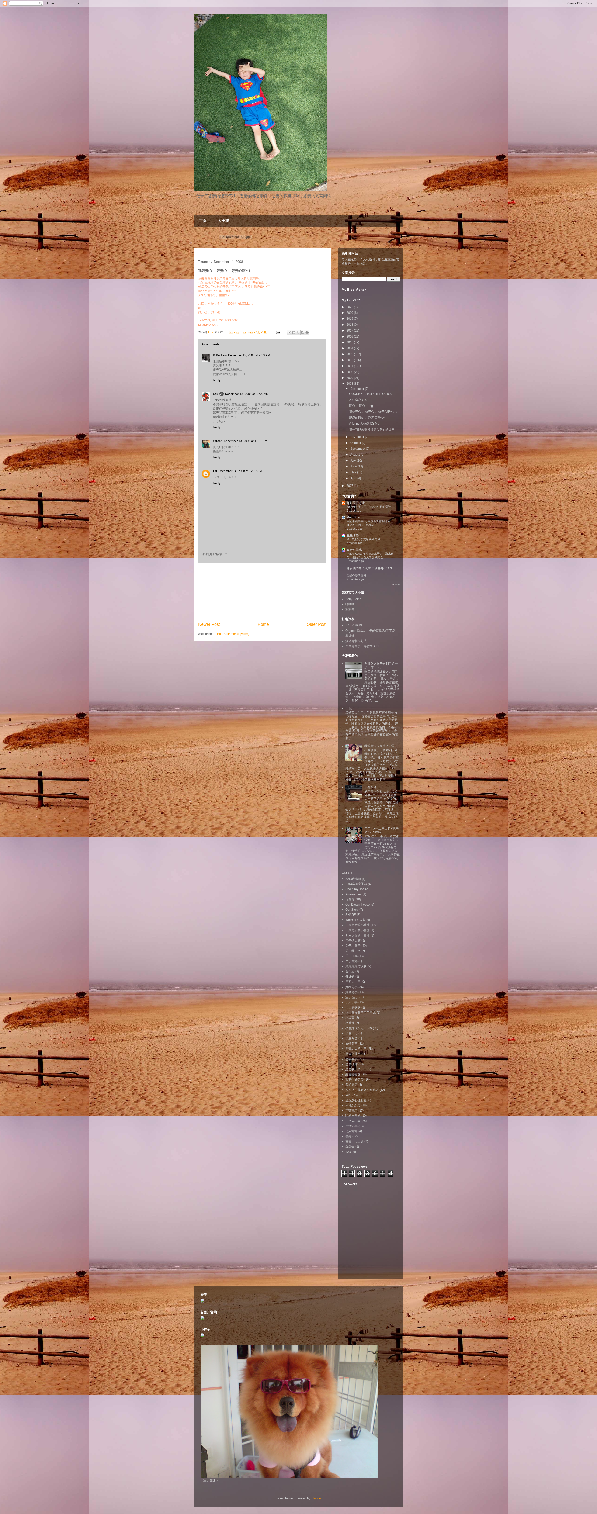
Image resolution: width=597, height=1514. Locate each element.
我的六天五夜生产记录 (379, 746)
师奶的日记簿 (356, 503)
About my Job (354, 889)
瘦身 (348, 1136)
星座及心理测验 (356, 1100)
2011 (350, 366)
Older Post (316, 624)
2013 (350, 354)
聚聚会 (349, 1146)
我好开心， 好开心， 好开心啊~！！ (373, 411)
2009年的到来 (358, 400)
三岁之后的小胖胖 (357, 930)
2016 (350, 336)
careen (217, 441)
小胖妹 (349, 1023)
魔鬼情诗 (353, 535)
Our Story (351, 909)
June (354, 466)
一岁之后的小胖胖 (357, 925)
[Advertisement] (262, 592)
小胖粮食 (351, 1038)
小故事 (349, 1018)
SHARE (350, 914)
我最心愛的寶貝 (356, 575)
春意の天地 (354, 550)
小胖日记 (351, 1033)
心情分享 (351, 1043)
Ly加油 (350, 899)
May (353, 472)
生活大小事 (353, 1121)
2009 (350, 378)
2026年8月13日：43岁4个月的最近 (369, 506)
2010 (350, 372)
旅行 (348, 1095)
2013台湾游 (353, 879)
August (355, 454)
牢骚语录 (351, 1110)
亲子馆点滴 (353, 940)
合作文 (349, 971)
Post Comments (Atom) (233, 634)
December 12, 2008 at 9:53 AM (249, 355)
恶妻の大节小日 (356, 1049)
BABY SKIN (353, 625)
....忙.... (350, 708)
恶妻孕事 (351, 1059)
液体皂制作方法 (356, 641)
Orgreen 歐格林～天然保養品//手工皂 (370, 631)
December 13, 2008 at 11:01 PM (245, 441)
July (353, 460)
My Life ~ (353, 517)
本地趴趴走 (353, 1105)
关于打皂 (351, 956)
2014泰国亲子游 (356, 884)
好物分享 (351, 987)
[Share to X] (298, 332)
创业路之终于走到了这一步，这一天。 (381, 665)
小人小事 (351, 1002)
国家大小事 (353, 981)
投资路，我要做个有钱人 (362, 1090)
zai (215, 471)
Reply (217, 380)
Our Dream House (357, 904)
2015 (350, 342)
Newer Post (209, 624)
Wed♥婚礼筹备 (355, 920)
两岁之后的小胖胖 (357, 935)
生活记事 (351, 1126)
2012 (350, 360)
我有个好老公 (354, 1079)
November (357, 437)
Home (263, 624)
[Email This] (289, 332)
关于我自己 (353, 951)
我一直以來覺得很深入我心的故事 (372, 429)
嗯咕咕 (349, 604)
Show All (395, 584)
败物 (348, 1152)
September (358, 448)
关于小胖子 (353, 945)
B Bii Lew (220, 355)
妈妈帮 (349, 609)
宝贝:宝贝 (351, 997)
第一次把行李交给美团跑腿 (363, 539)
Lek (215, 394)
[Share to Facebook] (302, 332)
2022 (350, 307)
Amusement (353, 894)
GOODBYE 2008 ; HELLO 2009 (370, 394)
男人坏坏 (351, 1131)
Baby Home (353, 599)
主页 (203, 221)
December (357, 389)
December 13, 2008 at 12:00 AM (247, 394)
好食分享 (351, 992)
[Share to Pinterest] (307, 332)
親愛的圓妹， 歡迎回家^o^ (367, 417)
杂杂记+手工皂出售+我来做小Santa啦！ (381, 830)
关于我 (223, 221)
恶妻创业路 (353, 1054)
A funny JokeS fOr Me (364, 423)
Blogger (316, 1498)
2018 (350, 324)
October (356, 443)
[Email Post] (277, 332)
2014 (350, 348)
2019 (350, 318)
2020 (350, 313)
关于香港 (351, 961)
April (353, 478)
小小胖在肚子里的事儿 (360, 1012)
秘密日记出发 (354, 1141)
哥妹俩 (349, 976)
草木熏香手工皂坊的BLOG (363, 646)
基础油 (349, 636)
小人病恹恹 (353, 1007)
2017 (350, 330)
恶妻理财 (351, 1064)
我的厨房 (351, 1084)
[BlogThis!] (294, 332)
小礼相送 (370, 787)
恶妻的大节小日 (356, 1069)
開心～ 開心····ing (361, 406)
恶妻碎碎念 (353, 1074)
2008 (350, 383)
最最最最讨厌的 (356, 966)
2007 (350, 485)
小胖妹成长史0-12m (358, 1028)
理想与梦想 (353, 1115)
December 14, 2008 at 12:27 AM (240, 471)
